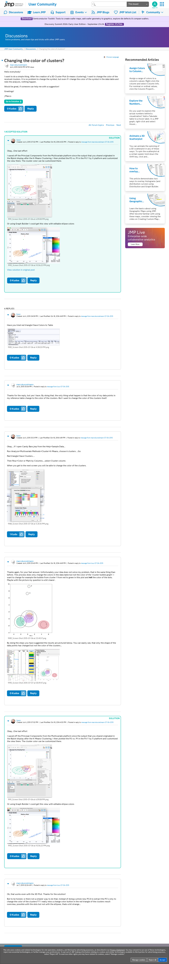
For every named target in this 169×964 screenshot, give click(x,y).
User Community (43, 4)
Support (60, 12)
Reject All (152, 960)
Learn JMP (39, 12)
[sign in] (154, 4)
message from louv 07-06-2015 (58, 387)
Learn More (135, 244)
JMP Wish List (127, 12)
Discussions (16, 12)
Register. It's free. (114, 24)
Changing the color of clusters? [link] (52, 49)
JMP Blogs (103, 12)
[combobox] (109, 4)
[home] (13, 4)
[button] (2, 60)
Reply (30, 108)
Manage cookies (138, 960)
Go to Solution (12, 101)
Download (27, 18)
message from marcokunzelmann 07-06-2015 (97, 142)
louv (19, 140)
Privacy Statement (117, 950)
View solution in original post (21, 270)
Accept (162, 960)
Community (153, 12)
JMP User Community (13, 49)
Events (79, 12)
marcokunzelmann (18, 65)
